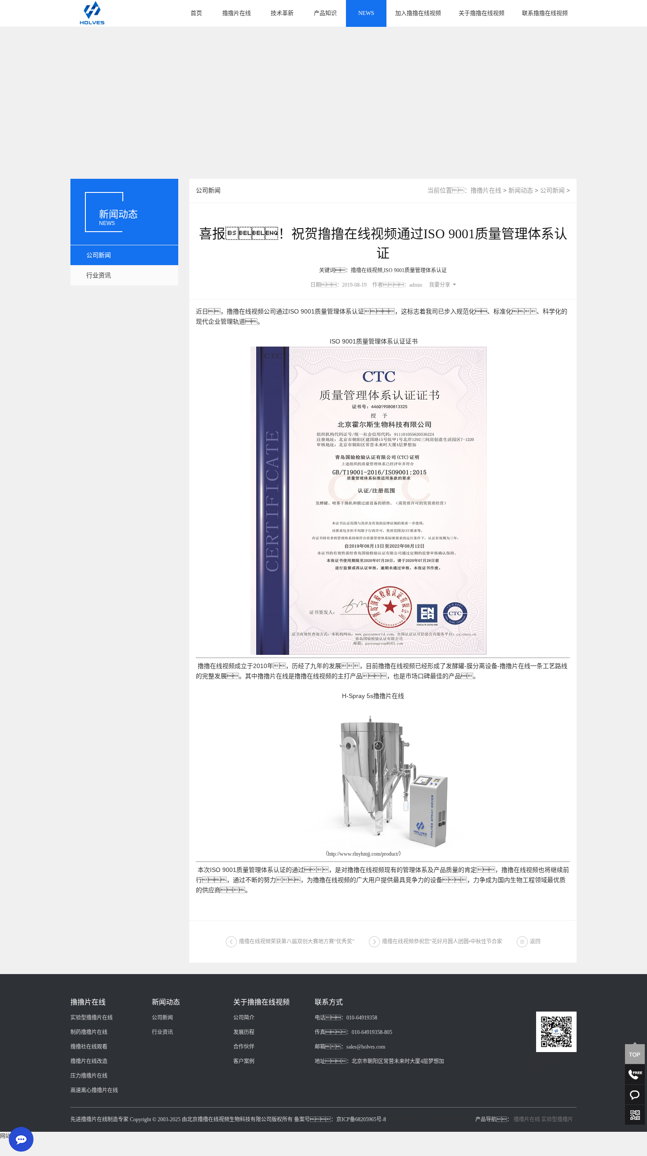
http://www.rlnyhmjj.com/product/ (363, 854)
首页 (196, 13)
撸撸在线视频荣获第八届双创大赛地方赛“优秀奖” (296, 941)
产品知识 (325, 13)
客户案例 (243, 1061)
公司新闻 (98, 255)
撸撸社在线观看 (88, 1047)
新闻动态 (520, 190)
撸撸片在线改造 (88, 1061)
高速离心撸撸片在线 (94, 1090)
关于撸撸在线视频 (481, 13)
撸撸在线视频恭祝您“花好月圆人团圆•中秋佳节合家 (442, 941)
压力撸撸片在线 (88, 1076)
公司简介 (243, 1018)
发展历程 (243, 1032)
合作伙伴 (243, 1047)
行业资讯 (98, 275)
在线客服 (537, 1070)
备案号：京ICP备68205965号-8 (430, 1119)
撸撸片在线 (236, 13)
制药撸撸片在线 (88, 1032)
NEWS (366, 13)
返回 (535, 941)
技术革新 (282, 13)
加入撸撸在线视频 (418, 13)
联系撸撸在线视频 (545, 13)
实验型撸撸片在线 (91, 1018)
